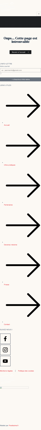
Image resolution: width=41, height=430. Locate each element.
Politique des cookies (26, 371)
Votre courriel (5, 66)
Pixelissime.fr (14, 425)
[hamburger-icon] (39, 14)
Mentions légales (6, 371)
